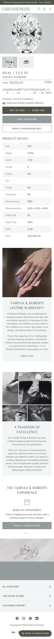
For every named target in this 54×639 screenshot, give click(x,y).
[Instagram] (23, 618)
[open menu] (50, 9)
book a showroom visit (27, 128)
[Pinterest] (30, 618)
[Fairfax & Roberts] (15, 9)
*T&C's (24, 355)
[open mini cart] (44, 9)
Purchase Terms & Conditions (17, 99)
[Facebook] (17, 618)
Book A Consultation (27, 525)
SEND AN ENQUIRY (27, 119)
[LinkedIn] (36, 618)
